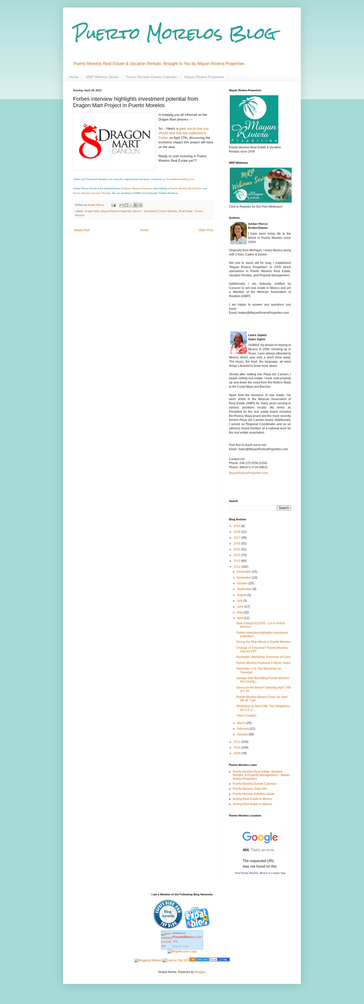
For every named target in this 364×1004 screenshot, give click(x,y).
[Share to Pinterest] (140, 205)
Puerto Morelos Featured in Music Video (263, 663)
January (243, 734)
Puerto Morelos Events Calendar (151, 77)
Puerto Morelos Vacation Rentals (91, 193)
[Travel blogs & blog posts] (199, 960)
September (245, 589)
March (241, 723)
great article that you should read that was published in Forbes (183, 133)
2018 (237, 531)
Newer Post (82, 230)
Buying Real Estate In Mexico (252, 799)
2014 (237, 555)
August (242, 595)
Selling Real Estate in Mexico (252, 804)
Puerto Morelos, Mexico (254, 873)
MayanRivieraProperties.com (248, 473)
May (240, 612)
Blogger (200, 972)
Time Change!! (246, 715)
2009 (237, 753)
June (240, 606)
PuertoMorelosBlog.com (180, 179)
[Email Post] (113, 204)
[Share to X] (131, 205)
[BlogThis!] (126, 205)
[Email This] (121, 205)
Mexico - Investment (145, 211)
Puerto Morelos (168, 211)
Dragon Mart (92, 211)
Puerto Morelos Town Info (250, 788)
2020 (237, 526)
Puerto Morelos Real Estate (186, 188)
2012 (237, 566)
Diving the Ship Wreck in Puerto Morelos (263, 642)
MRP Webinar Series (102, 77)
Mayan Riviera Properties (204, 77)
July (240, 600)
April (240, 618)
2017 (237, 537)
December (244, 571)
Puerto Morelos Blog (174, 33)
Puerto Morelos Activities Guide (254, 794)
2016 (237, 543)
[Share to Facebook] (135, 205)
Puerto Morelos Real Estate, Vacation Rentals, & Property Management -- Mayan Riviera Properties (261, 775)
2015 (237, 549)
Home (73, 77)
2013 (237, 561)
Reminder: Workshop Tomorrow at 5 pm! (263, 657)
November (244, 577)
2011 (237, 742)
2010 (237, 747)
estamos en (187, 937)
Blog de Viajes (180, 946)
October (242, 583)
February (243, 728)
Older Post (206, 230)
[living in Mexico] (197, 928)
